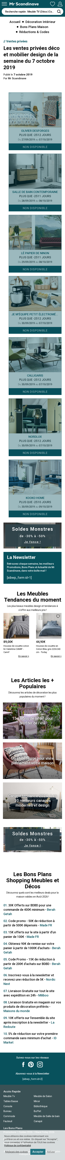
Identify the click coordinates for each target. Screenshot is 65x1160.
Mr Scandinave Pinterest (31, 1064)
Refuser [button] (51, 1151)
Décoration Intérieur (40, 21)
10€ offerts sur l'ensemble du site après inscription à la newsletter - (29, 1022)
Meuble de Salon (43, 1096)
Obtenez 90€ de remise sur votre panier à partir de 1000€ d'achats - (31, 948)
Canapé (38, 1121)
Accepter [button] (37, 1151)
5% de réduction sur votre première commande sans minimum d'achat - (30, 1038)
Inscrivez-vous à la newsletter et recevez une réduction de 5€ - (29, 979)
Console (7, 1106)
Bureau (7, 1111)
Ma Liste (52, 4)
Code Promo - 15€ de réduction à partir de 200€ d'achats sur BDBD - (31, 963)
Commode (9, 1116)
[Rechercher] (59, 11)
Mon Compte (60, 4)
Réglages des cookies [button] (16, 1151)
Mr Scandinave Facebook (23, 1064)
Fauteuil (7, 1121)
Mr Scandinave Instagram (40, 1064)
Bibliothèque (40, 1106)
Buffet (37, 1111)
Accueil (15, 21)
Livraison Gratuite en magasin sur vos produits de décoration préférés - (32, 1006)
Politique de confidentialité (17, 1145)
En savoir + (23, 656)
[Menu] (4, 4)
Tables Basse (10, 1101)
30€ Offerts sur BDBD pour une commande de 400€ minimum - (29, 909)
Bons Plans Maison (34, 27)
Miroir (37, 1101)
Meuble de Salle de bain (47, 1116)
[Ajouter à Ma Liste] (25, 616)
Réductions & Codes (34, 32)
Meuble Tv (9, 1096)
